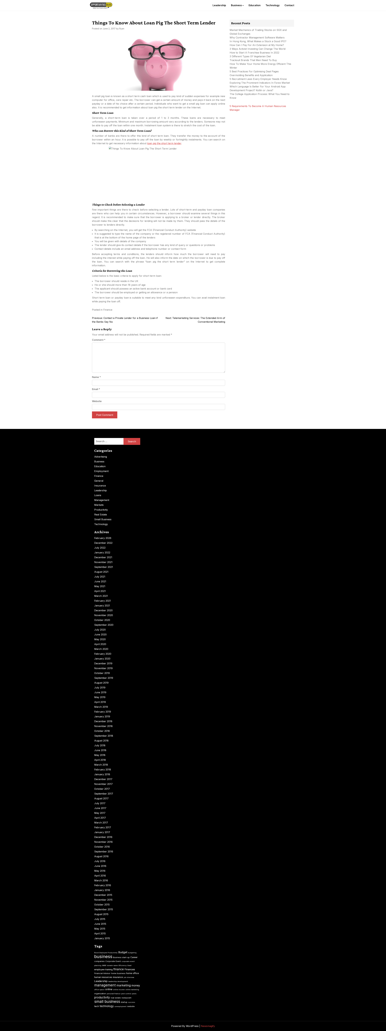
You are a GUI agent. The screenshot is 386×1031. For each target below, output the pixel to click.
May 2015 (99, 928)
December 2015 (103, 894)
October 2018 (102, 730)
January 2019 (102, 716)
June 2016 (100, 865)
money (135, 985)
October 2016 (102, 846)
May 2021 (99, 586)
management (105, 985)
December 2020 (103, 610)
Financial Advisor (102, 973)
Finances (130, 969)
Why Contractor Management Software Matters (257, 37)
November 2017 (103, 783)
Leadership (219, 5)
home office (132, 973)
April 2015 (100, 933)
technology (107, 1006)
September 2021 (103, 566)
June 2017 (100, 808)
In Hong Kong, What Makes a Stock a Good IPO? (258, 41)
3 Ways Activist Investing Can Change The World (257, 48)
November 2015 (103, 899)
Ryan (121, 28)
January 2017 (102, 832)
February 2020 (102, 653)
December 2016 (103, 837)
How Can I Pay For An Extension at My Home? (257, 45)
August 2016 (101, 856)
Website (97, 401)
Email (96, 389)
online (108, 989)
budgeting (132, 953)
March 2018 (101, 764)
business (103, 956)
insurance (118, 977)
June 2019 (100, 692)
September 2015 (103, 909)
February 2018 (102, 769)
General (98, 480)
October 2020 (102, 620)
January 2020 (102, 658)
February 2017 (102, 827)
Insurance (100, 485)
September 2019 (103, 677)
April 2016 (100, 875)
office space (99, 990)
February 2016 (102, 885)
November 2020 (103, 615)
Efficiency (123, 965)
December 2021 (103, 557)
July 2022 (100, 547)
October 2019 (102, 673)
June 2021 (100, 581)
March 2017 (101, 822)
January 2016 (102, 890)
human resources (103, 977)
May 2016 (99, 870)
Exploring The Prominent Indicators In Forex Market (260, 82)
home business (118, 973)
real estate (116, 997)
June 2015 (100, 923)
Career (134, 957)
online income (119, 990)
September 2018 (103, 735)
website (131, 1006)
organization (100, 993)
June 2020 (100, 634)
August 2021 (101, 571)
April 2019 (100, 702)
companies (99, 961)
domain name (112, 965)
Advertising (100, 456)
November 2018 (103, 726)
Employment (101, 471)
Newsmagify (208, 1026)
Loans (97, 495)
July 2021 (99, 576)
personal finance (113, 994)
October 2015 (102, 904)
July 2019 (99, 687)
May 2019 (99, 697)
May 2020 (100, 639)
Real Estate (100, 514)
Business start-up (121, 957)
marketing (123, 985)
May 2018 (99, 755)
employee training (103, 969)
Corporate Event (113, 961)
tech (96, 1006)
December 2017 (103, 779)
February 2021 (102, 600)
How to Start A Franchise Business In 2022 (254, 52)
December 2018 (103, 721)
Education (255, 5)
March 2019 (101, 706)
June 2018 (100, 750)
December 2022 (103, 542)
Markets (99, 504)
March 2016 (101, 880)
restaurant (126, 997)
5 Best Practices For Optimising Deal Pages (254, 71)
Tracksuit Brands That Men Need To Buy (253, 60)
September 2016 (103, 851)
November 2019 (103, 668)
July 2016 (99, 861)
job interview (129, 977)
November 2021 (103, 562)
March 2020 (101, 648)
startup (124, 1002)
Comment (98, 339)
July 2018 (99, 745)
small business (107, 1001)
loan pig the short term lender (164, 143)
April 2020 (100, 644)
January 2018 (102, 774)
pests (134, 994)
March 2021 (101, 595)
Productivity (101, 509)
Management (101, 500)
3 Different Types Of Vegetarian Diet (250, 56)
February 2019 (102, 711)
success (131, 1002)
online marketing (132, 990)
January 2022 (102, 552)
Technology (273, 5)
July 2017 (99, 803)
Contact (289, 5)
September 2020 (103, 624)
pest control (126, 994)
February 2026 (102, 538)
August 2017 (101, 798)
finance (118, 969)
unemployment (120, 1006)
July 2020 (100, 629)
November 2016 (103, 841)
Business (236, 5)
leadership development (118, 981)
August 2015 (101, 914)
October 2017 (102, 788)
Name (96, 377)
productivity (102, 997)
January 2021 (102, 605)
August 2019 (101, 682)
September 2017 (103, 793)
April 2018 (100, 759)
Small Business (102, 519)
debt (104, 965)
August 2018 (101, 740)
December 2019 (103, 663)
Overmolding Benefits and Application (251, 75)
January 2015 (102, 938)
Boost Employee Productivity (105, 953)
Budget (122, 952)
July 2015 (99, 919)
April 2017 (100, 817)
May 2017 (99, 812)
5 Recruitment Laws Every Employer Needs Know (258, 78)
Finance (107, 309)
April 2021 (100, 591)
